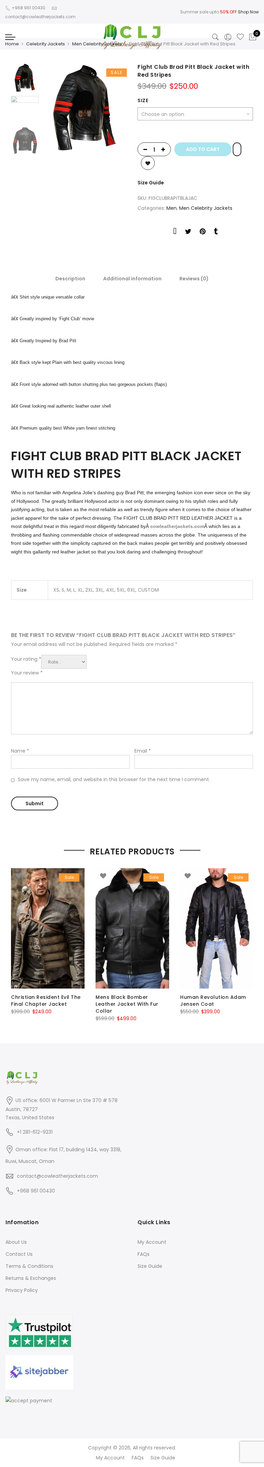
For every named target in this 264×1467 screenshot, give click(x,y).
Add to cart (203, 149)
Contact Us (19, 1254)
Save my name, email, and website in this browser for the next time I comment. (114, 779)
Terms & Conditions (29, 1266)
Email (142, 750)
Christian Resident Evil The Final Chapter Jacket (46, 1000)
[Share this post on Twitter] (188, 232)
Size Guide (151, 182)
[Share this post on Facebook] (175, 232)
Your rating (26, 659)
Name (20, 750)
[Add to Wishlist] (237, 149)
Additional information (132, 278)
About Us (16, 1242)
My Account (152, 1242)
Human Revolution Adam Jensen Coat (213, 1000)
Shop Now (248, 12)
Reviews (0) (194, 278)
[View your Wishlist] (240, 37)
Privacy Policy (22, 1290)
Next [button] (114, 108)
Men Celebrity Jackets (97, 44)
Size (143, 100)
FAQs (144, 1254)
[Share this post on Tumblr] (216, 232)
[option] (84, 108)
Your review (27, 672)
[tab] (70, 278)
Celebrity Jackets (45, 44)
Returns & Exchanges (31, 1278)
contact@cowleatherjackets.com (57, 1176)
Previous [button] (58, 108)
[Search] (215, 37)
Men (171, 208)
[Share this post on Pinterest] (203, 232)
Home (12, 44)
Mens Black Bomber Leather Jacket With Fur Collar (127, 1004)
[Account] (228, 37)
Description (70, 278)
